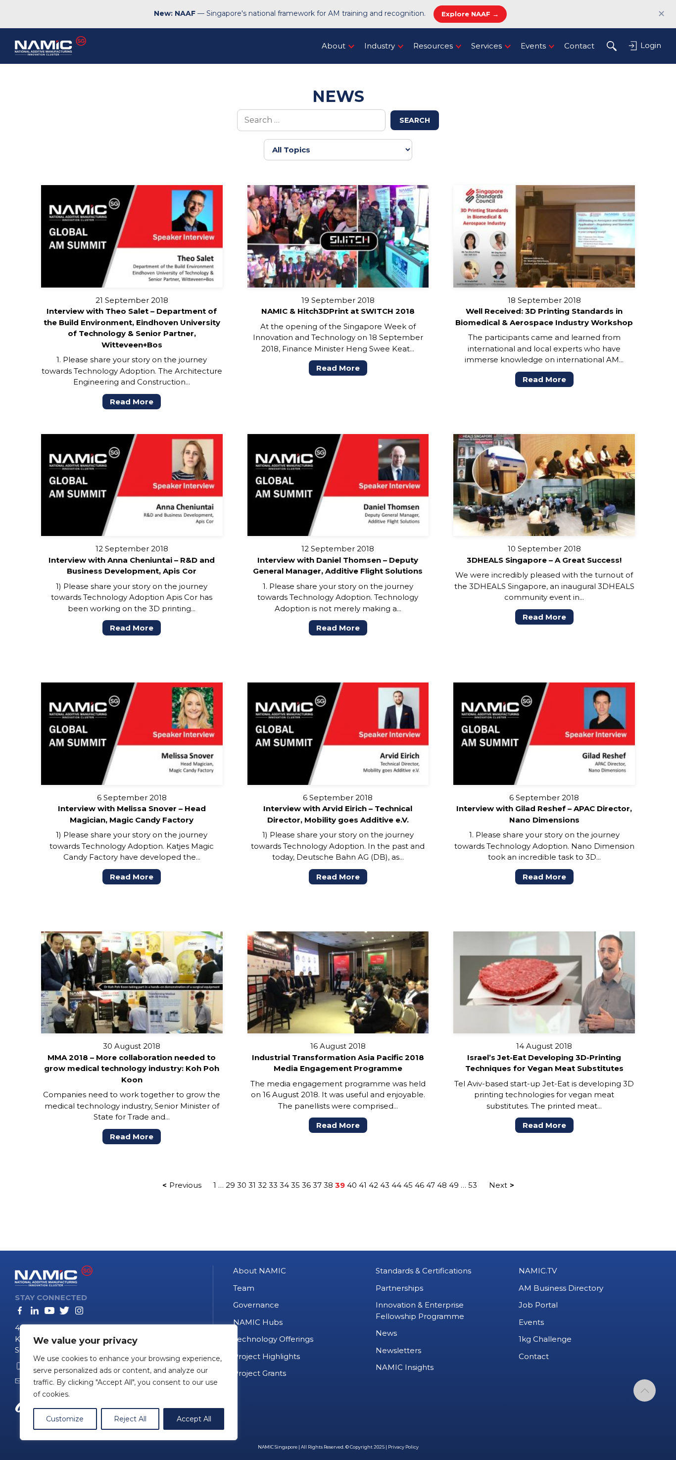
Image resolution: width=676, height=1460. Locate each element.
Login (649, 45)
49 (454, 1185)
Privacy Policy (403, 1447)
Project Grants (259, 1373)
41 (363, 1185)
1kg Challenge (545, 1339)
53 (472, 1185)
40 (352, 1185)
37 (317, 1185)
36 (306, 1185)
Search (414, 120)
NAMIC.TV (538, 1270)
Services (486, 45)
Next (498, 1185)
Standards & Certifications (423, 1270)
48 (442, 1185)
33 (273, 1185)
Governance (256, 1305)
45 (408, 1185)
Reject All (130, 1418)
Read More (131, 401)
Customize (65, 1418)
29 (230, 1185)
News (386, 1333)
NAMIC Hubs (258, 1322)
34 (284, 1185)
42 (373, 1185)
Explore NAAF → (470, 14)
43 (384, 1185)
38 (328, 1185)
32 (262, 1185)
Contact (579, 45)
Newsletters (398, 1350)
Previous (185, 1185)
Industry (379, 45)
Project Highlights (266, 1356)
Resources (433, 45)
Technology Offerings (273, 1339)
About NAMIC (259, 1270)
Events (533, 45)
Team (243, 1288)
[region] (129, 1382)
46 (419, 1185)
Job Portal (538, 1305)
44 (396, 1185)
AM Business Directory (561, 1288)
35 (295, 1185)
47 (430, 1185)
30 (241, 1185)
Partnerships (399, 1288)
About (333, 45)
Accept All (194, 1418)
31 (252, 1185)
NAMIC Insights (405, 1367)
